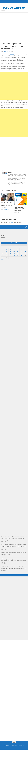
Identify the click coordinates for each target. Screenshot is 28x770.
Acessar (3, 237)
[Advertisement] (14, 28)
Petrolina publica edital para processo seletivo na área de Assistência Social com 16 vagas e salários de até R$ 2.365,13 (13, 560)
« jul (2, 259)
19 (14, 253)
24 (6, 255)
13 (17, 251)
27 (17, 255)
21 (21, 253)
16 (2, 253)
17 (6, 253)
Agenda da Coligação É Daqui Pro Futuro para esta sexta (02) (19, 209)
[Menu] (26, 1)
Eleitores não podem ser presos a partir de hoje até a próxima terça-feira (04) (7, 204)
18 (10, 253)
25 (10, 255)
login (12, 222)
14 (21, 251)
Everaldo (5, 51)
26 (14, 255)
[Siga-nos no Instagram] (26, 227)
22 (25, 253)
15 (25, 251)
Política (3, 10)
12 (14, 251)
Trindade (12, 54)
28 (21, 255)
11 (10, 251)
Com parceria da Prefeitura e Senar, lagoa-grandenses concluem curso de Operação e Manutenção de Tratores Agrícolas (13, 546)
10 (6, 251)
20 (17, 253)
